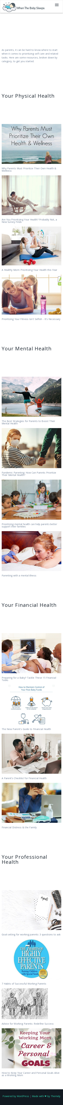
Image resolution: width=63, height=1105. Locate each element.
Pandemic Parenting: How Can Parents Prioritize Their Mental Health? (29, 474)
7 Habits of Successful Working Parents (24, 983)
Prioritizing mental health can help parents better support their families (29, 525)
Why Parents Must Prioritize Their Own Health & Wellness (29, 169)
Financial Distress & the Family (19, 827)
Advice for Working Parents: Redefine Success (28, 1023)
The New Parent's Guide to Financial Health (26, 729)
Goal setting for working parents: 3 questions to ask (31, 934)
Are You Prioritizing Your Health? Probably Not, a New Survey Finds (29, 221)
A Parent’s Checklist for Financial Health (24, 778)
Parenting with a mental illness (19, 575)
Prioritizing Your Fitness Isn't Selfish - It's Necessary (31, 319)
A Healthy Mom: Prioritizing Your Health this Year (29, 269)
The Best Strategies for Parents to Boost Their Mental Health (28, 422)
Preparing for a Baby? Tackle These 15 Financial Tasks (29, 679)
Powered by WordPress (16, 1096)
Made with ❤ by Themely (46, 1096)
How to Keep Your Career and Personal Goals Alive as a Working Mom (30, 1074)
